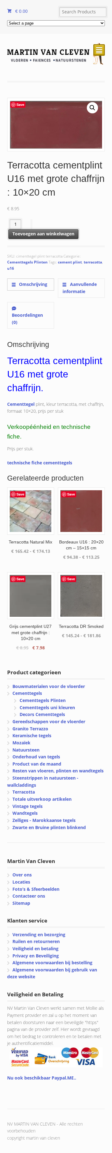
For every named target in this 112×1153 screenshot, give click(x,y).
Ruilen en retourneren (36, 941)
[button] (92, 107)
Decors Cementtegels (42, 714)
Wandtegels (25, 813)
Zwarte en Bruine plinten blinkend (49, 827)
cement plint (70, 262)
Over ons (22, 875)
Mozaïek (21, 743)
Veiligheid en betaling (35, 948)
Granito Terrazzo (30, 729)
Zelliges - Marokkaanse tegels (44, 820)
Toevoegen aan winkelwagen (43, 234)
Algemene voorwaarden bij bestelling (52, 963)
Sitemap (21, 903)
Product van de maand (36, 764)
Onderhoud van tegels (36, 757)
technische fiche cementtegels (39, 463)
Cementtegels (27, 693)
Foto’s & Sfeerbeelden (35, 889)
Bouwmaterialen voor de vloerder (48, 686)
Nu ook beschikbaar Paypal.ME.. (41, 1078)
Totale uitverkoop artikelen (42, 799)
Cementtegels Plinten (27, 262)
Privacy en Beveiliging (35, 956)
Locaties (21, 882)
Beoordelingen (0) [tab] (27, 318)
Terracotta (23, 792)
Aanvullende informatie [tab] (79, 287)
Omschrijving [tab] (32, 284)
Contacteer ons (28, 896)
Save (20, 104)
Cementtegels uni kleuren (47, 707)
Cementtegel (21, 404)
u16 (10, 268)
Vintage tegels (27, 806)
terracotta (93, 262)
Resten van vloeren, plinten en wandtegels (58, 771)
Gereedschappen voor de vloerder (48, 721)
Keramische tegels (31, 735)
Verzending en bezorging (38, 934)
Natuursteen (26, 750)
